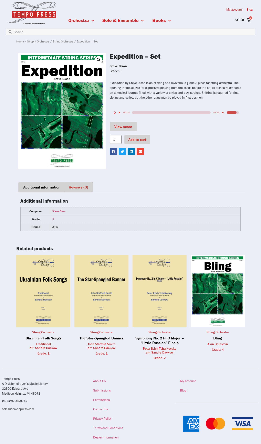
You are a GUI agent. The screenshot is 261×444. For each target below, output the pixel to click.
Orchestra (78, 20)
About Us (99, 381)
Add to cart (137, 139)
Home (20, 41)
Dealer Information (106, 437)
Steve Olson (59, 211)
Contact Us (100, 409)
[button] (98, 60)
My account (234, 9)
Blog (250, 9)
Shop (30, 41)
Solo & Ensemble (120, 20)
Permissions (101, 400)
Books (159, 20)
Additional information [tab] (41, 187)
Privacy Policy (102, 418)
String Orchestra (63, 41)
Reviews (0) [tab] (78, 187)
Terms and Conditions (108, 428)
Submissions (102, 390)
